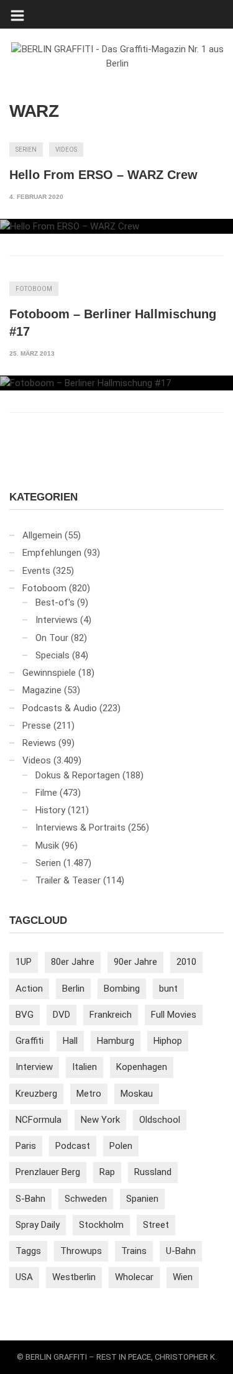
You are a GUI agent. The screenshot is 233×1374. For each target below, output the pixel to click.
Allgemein (42, 535)
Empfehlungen (51, 552)
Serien (26, 149)
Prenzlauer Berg (48, 1172)
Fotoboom (34, 288)
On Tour (51, 637)
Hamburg (115, 1040)
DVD (61, 1014)
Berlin (73, 988)
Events (36, 570)
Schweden (86, 1198)
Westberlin (74, 1277)
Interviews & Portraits (80, 827)
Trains (134, 1250)
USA (24, 1277)
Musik (47, 845)
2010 (186, 961)
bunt (168, 988)
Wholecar (134, 1277)
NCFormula (39, 1119)
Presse (36, 725)
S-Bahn (30, 1198)
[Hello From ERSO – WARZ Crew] (116, 226)
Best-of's (55, 602)
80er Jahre (72, 961)
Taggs (28, 1250)
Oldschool (159, 1119)
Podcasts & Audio (59, 708)
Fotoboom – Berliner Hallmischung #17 (112, 322)
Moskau (137, 1093)
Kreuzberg (36, 1093)
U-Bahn (181, 1250)
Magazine (42, 690)
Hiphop (167, 1040)
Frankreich (110, 1014)
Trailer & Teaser (68, 880)
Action (29, 988)
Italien (84, 1066)
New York (100, 1119)
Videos (66, 149)
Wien (183, 1277)
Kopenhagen (141, 1066)
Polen (120, 1145)
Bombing (122, 988)
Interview (34, 1066)
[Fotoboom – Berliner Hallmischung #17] (116, 383)
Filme (46, 792)
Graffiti (29, 1040)
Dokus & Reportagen (77, 775)
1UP (24, 961)
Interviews (56, 619)
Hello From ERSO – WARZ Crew (103, 175)
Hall (70, 1040)
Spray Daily (38, 1224)
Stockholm (101, 1224)
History (50, 810)
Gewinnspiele (49, 672)
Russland (152, 1172)
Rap (107, 1172)
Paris (26, 1145)
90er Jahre (135, 961)
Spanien (142, 1198)
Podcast (72, 1145)
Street (156, 1224)
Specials (52, 655)
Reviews (39, 743)
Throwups (81, 1250)
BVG (25, 1014)
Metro (88, 1093)
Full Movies (173, 1014)
